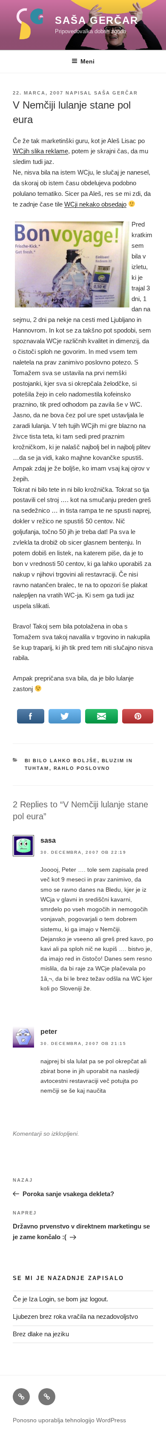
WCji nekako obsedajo (95, 204)
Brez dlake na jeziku (41, 1334)
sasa (48, 840)
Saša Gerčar (96, 20)
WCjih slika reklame (40, 151)
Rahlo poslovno (82, 768)
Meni (87, 61)
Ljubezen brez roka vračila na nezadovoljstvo (75, 1316)
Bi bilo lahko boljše (61, 760)
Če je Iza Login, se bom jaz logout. (60, 1299)
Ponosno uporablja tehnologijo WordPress (69, 1420)
